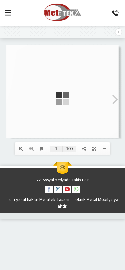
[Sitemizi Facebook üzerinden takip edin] (49, 189)
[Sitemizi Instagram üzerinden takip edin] (58, 189)
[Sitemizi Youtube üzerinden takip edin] (67, 189)
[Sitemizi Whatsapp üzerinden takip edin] (76, 189)
